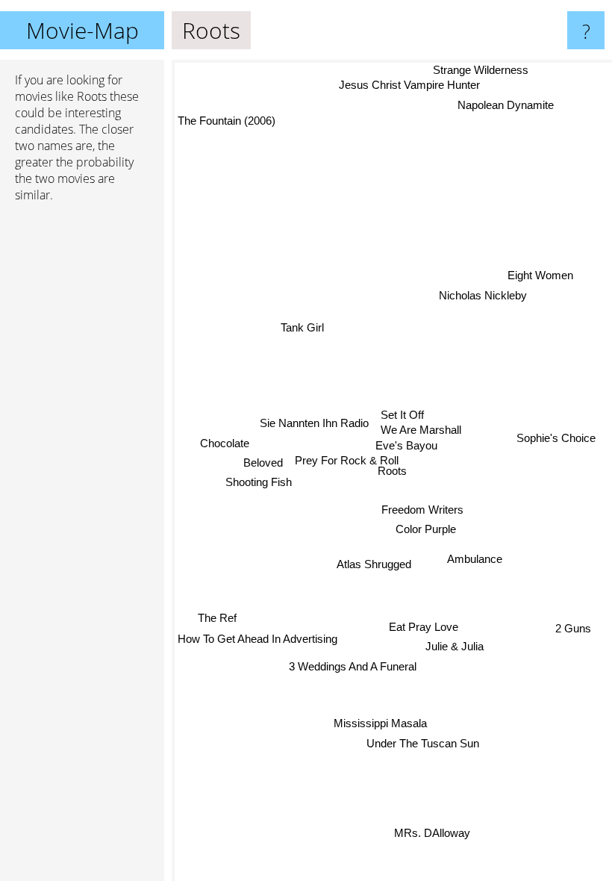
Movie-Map (82, 30)
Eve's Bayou (402, 444)
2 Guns (572, 629)
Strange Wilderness (480, 69)
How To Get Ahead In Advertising (257, 638)
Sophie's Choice (556, 435)
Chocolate (227, 449)
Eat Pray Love (423, 626)
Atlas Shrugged (374, 563)
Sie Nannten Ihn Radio (312, 420)
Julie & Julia (456, 645)
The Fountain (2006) (226, 120)
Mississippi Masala (379, 723)
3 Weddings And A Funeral (352, 665)
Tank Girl (302, 327)
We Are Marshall (419, 429)
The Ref (217, 617)
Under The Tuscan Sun (422, 743)
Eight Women (539, 273)
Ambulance (474, 558)
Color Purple (426, 529)
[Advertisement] (82, 443)
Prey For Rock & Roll (349, 460)
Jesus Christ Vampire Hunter (409, 84)
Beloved (265, 468)
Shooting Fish (258, 485)
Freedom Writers (423, 509)
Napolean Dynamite (506, 105)
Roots (392, 470)
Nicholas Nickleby (482, 293)
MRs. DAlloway (431, 833)
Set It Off (400, 414)
